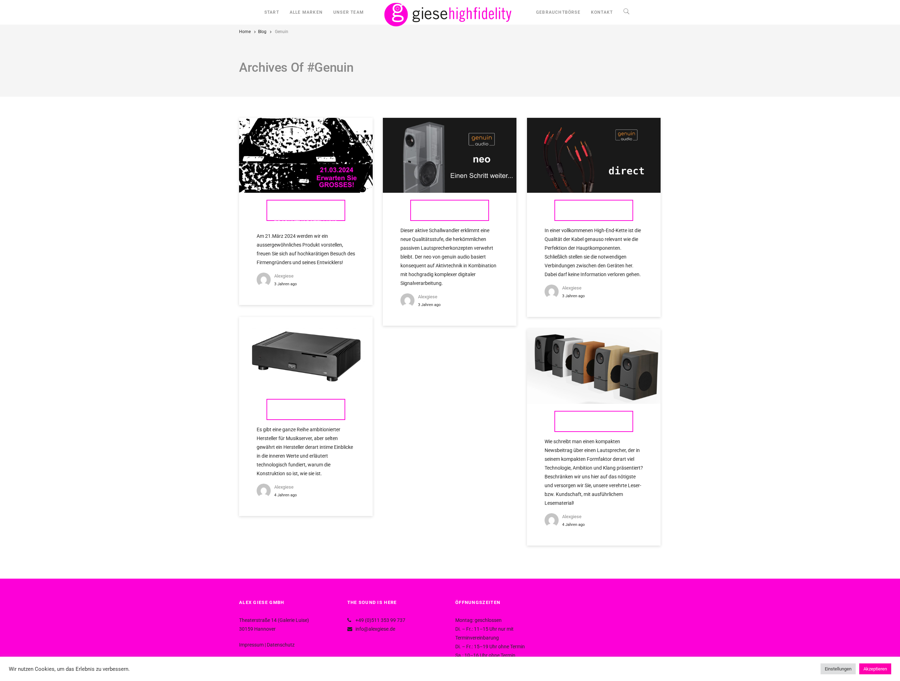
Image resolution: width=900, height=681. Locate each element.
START (271, 12)
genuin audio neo (449, 210)
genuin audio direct (594, 210)
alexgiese (284, 276)
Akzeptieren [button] (875, 669)
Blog (262, 31)
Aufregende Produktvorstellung (306, 214)
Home (245, 31)
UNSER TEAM (348, 12)
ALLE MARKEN (306, 12)
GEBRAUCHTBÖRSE (558, 12)
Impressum (251, 645)
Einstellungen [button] (838, 669)
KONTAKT (602, 12)
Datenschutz (281, 645)
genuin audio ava (594, 421)
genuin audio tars (306, 409)
